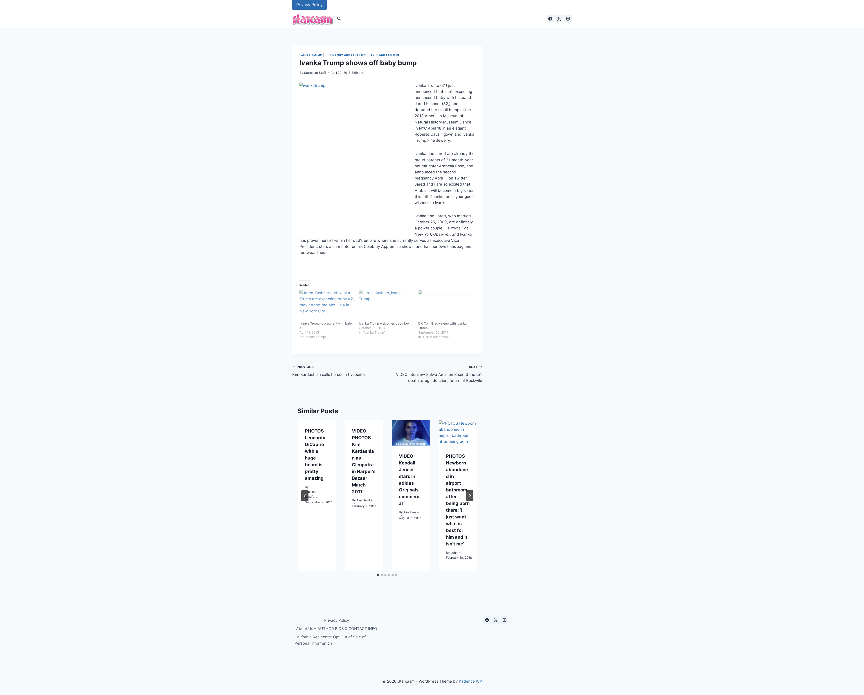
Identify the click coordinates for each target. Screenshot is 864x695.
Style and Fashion (384, 55)
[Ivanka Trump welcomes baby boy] (386, 305)
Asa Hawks (364, 500)
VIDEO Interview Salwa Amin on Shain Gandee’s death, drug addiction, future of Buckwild (439, 374)
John (454, 552)
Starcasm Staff (315, 72)
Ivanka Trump (310, 55)
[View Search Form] (339, 19)
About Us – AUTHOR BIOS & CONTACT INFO (336, 628)
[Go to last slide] (304, 495)
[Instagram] (568, 18)
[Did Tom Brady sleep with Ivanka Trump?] (445, 305)
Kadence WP (470, 681)
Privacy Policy (309, 4)
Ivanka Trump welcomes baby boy (384, 323)
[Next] (469, 495)
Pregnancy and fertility (345, 55)
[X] (559, 18)
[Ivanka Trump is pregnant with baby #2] (326, 305)
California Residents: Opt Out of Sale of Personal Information (330, 640)
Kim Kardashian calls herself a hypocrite (328, 371)
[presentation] (411, 433)
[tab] (378, 575)
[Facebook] (550, 18)
